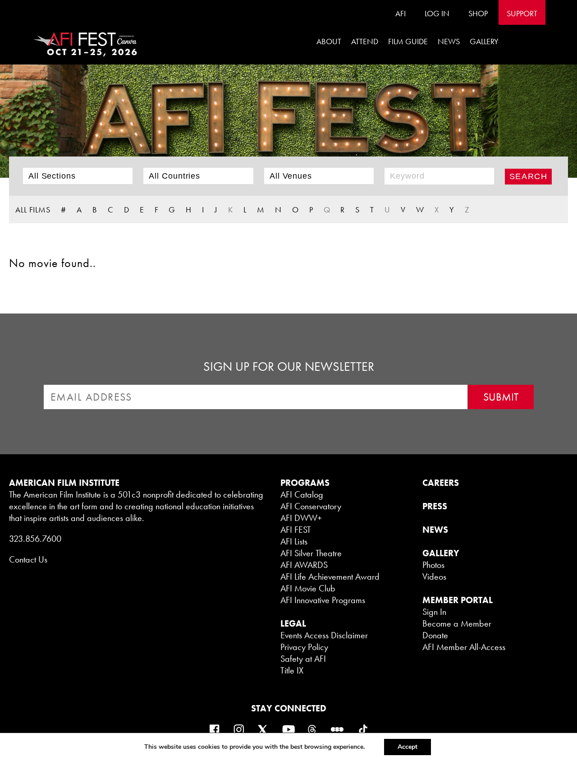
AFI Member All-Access (463, 647)
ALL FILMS (32, 209)
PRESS (434, 506)
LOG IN (437, 13)
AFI (400, 13)
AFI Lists (293, 541)
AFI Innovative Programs (322, 600)
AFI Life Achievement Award (330, 576)
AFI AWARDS (304, 565)
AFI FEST (295, 529)
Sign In (434, 612)
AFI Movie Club (307, 588)
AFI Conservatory (310, 506)
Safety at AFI (303, 658)
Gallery (484, 41)
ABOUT (328, 41)
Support (522, 13)
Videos (434, 576)
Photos (433, 565)
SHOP (478, 13)
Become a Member (456, 623)
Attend (364, 41)
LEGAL (293, 623)
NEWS (435, 529)
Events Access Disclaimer (324, 635)
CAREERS (440, 483)
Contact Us (28, 559)
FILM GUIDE (408, 41)
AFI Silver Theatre (311, 553)
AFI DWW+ (301, 518)
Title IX (291, 670)
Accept (407, 747)
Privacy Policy (304, 647)
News (449, 41)
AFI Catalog (301, 494)
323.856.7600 (35, 538)
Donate (435, 635)
